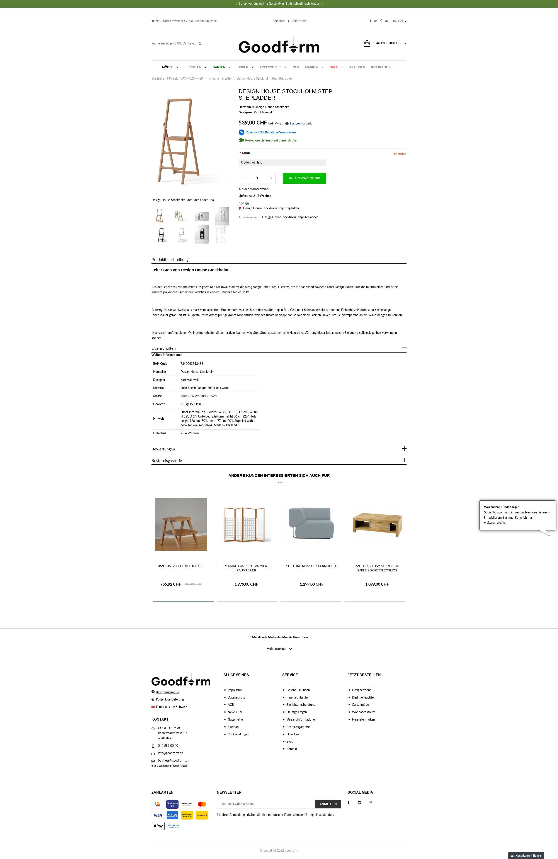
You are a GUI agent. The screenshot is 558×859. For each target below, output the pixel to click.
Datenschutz (236, 697)
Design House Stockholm (197, 371)
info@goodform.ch (170, 753)
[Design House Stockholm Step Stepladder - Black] (161, 234)
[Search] (177, 44)
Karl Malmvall (189, 380)
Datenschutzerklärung (299, 814)
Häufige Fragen (297, 712)
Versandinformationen (301, 719)
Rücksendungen (238, 734)
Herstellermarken (363, 719)
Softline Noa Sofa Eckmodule (311, 566)
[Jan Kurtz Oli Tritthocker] (181, 524)
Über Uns (293, 734)
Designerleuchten (363, 697)
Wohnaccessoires (363, 712)
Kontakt (292, 749)
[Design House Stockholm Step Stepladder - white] (182, 234)
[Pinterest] (374, 802)
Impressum (235, 690)
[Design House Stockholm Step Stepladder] (182, 216)
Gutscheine (235, 719)
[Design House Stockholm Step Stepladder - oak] (191, 143)
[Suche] (200, 44)
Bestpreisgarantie (206, 21)
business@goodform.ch (173, 760)
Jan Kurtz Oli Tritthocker (181, 566)
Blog (290, 741)
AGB (231, 704)
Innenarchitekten (298, 697)
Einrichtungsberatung (301, 704)
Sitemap (233, 727)
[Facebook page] (353, 802)
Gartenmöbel (360, 704)
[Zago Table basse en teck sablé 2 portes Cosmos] (377, 524)
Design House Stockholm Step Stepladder (271, 208)
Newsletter (235, 712)
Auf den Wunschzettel (254, 189)
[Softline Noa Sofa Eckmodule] (312, 524)
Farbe (245, 153)
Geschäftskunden (298, 690)
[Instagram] (363, 802)
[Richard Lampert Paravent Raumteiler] (246, 524)
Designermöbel (362, 690)
